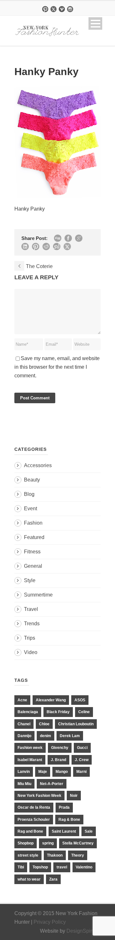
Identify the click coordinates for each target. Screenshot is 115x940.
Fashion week (30, 747)
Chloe (44, 724)
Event (30, 508)
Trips (29, 638)
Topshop (40, 867)
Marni (81, 771)
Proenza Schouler (34, 819)
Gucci (82, 747)
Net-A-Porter (51, 784)
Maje (42, 771)
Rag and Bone (30, 831)
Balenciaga (28, 712)
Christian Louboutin (76, 724)
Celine (84, 712)
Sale (89, 831)
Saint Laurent (64, 831)
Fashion (33, 523)
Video (30, 652)
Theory (77, 855)
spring (48, 843)
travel (62, 867)
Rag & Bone (69, 819)
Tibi (21, 867)
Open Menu (95, 23)
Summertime (38, 594)
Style (29, 580)
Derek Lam (70, 736)
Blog (29, 494)
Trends (32, 623)
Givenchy (59, 747)
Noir (74, 795)
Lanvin (24, 771)
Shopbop (26, 843)
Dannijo (24, 736)
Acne (22, 700)
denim (45, 736)
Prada (64, 807)
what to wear (29, 879)
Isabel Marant (30, 760)
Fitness (32, 551)
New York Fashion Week (39, 795)
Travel (31, 609)
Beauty (32, 479)
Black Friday (58, 712)
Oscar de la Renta (34, 807)
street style (28, 855)
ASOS (79, 700)
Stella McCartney (78, 843)
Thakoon (55, 855)
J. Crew (81, 760)
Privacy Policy (50, 922)
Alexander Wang (51, 700)
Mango (62, 771)
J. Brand (58, 760)
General (33, 566)
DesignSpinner (83, 931)
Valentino (84, 867)
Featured (34, 537)
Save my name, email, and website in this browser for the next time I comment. (57, 367)
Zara (53, 879)
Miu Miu (24, 784)
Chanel (24, 724)
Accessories (38, 465)
